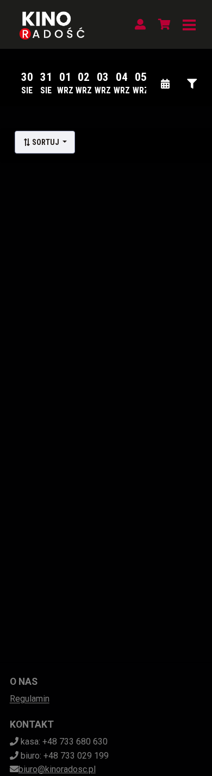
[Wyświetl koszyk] (164, 24)
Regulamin (29, 699)
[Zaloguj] (140, 24)
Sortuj (45, 142)
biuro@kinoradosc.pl (57, 769)
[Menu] (189, 24)
